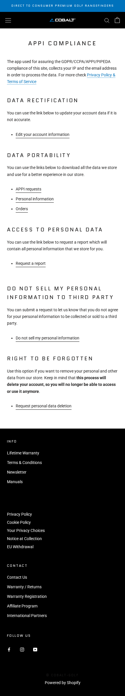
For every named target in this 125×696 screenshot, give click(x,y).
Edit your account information (42, 134)
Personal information (35, 199)
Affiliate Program (22, 606)
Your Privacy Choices (26, 530)
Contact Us (17, 577)
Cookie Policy (19, 522)
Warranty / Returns (24, 587)
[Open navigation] (8, 20)
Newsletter (16, 472)
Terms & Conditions (24, 462)
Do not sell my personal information (47, 338)
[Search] (107, 20)
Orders (22, 208)
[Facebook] (9, 649)
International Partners (27, 615)
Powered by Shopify (63, 682)
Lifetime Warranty (23, 453)
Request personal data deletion (44, 406)
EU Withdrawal (20, 546)
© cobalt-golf (62, 675)
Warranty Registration (27, 596)
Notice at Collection (24, 538)
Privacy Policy (19, 514)
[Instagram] (22, 649)
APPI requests (28, 189)
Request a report (31, 263)
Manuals (15, 481)
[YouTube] (35, 649)
